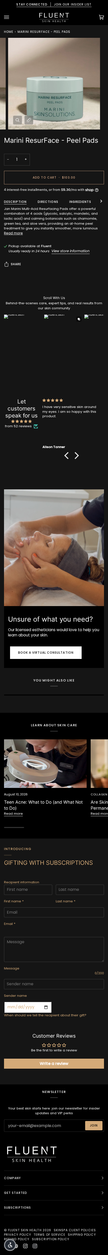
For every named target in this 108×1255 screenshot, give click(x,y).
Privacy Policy (17, 1234)
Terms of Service (49, 1234)
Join (94, 1125)
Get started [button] (15, 1193)
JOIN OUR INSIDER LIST (53, 4)
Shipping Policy (82, 1234)
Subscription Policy (51, 1239)
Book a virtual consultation (46, 652)
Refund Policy (16, 1239)
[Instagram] (25, 1246)
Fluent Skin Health (24, 1230)
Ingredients (80, 202)
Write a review (54, 1063)
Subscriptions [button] (17, 1207)
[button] (67, 455)
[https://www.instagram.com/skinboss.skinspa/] (35, 1246)
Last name (65, 901)
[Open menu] (11, 17)
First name (14, 901)
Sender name (15, 995)
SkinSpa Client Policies (75, 1230)
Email (9, 923)
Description (15, 202)
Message (11, 968)
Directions (48, 202)
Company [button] (12, 1178)
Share (16, 264)
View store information (70, 251)
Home (8, 32)
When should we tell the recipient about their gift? (45, 1015)
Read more (13, 233)
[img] (21, 421)
